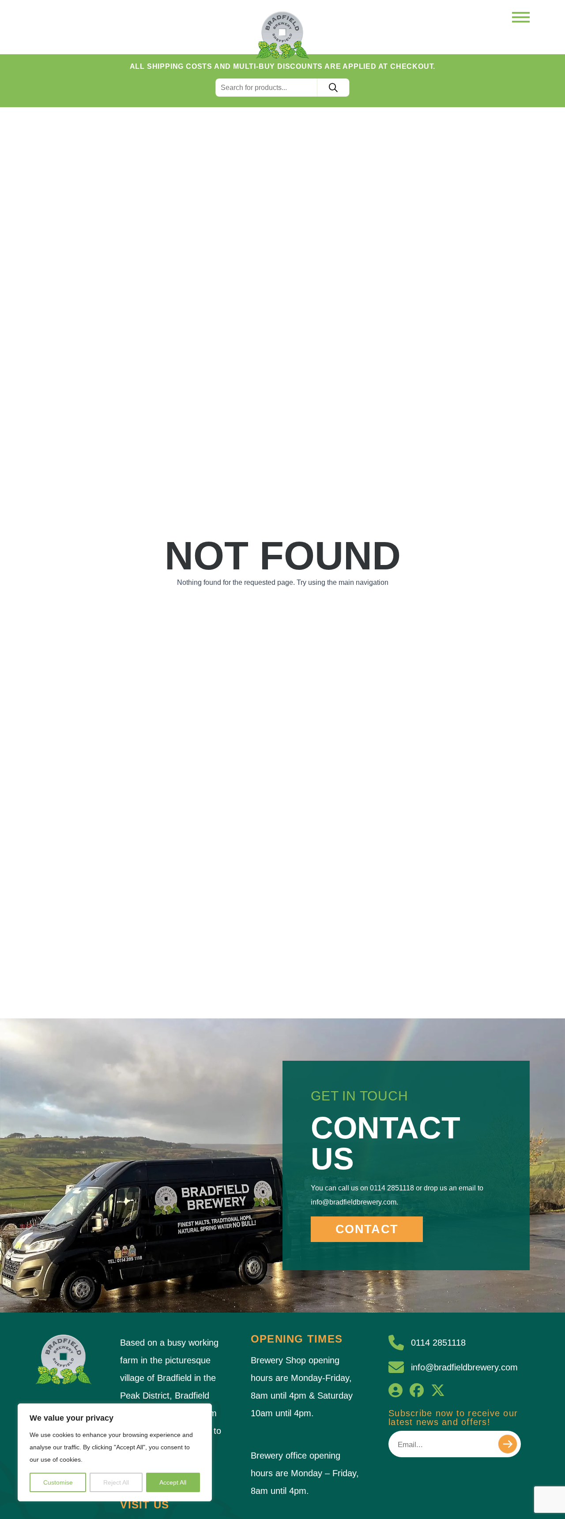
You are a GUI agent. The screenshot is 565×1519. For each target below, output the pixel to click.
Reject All (116, 1482)
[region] (115, 1452)
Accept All (172, 1482)
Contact (366, 1229)
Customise (58, 1482)
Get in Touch (359, 1096)
